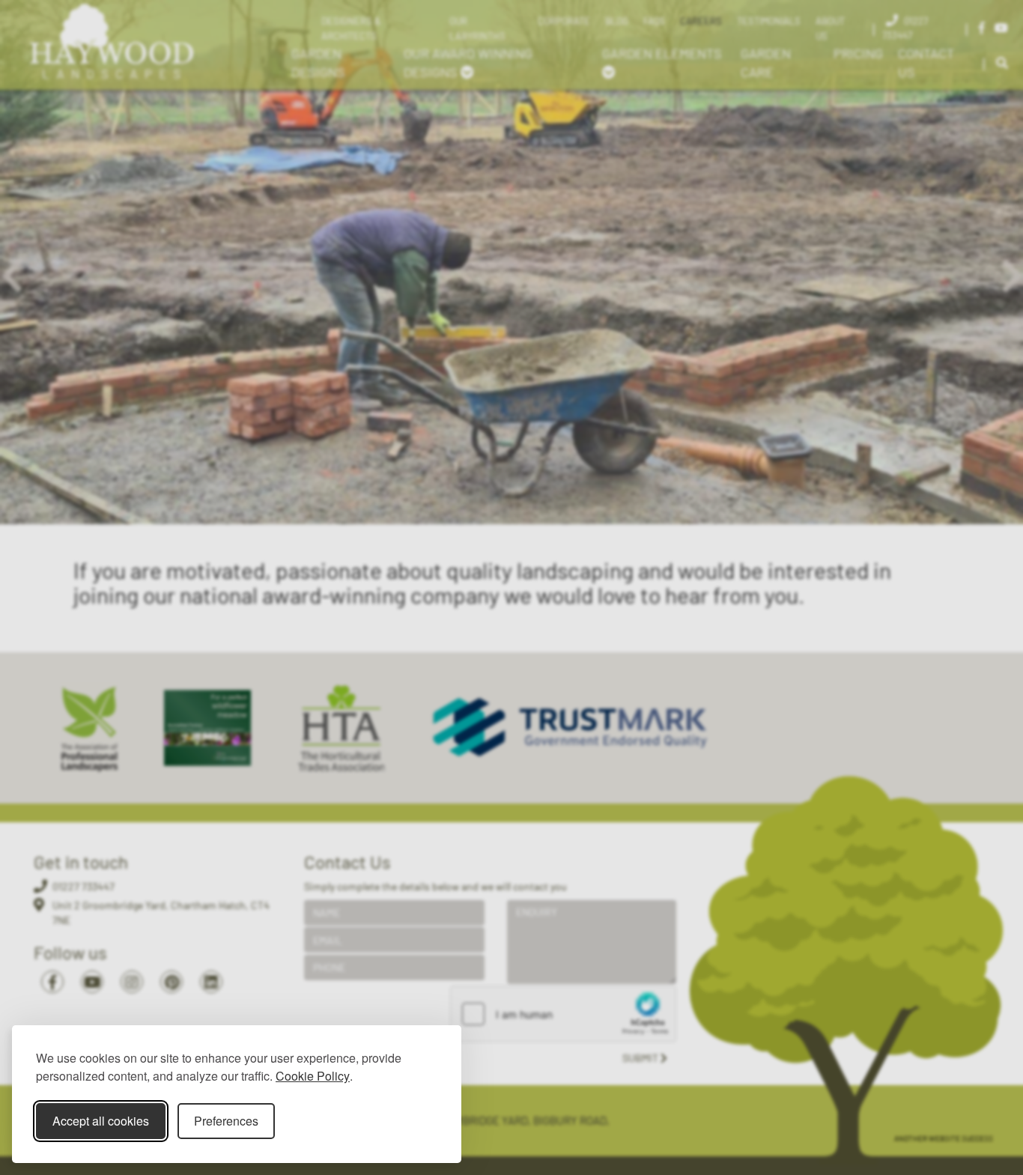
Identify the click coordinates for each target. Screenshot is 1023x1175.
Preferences (226, 1120)
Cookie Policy (313, 1075)
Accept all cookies (100, 1120)
